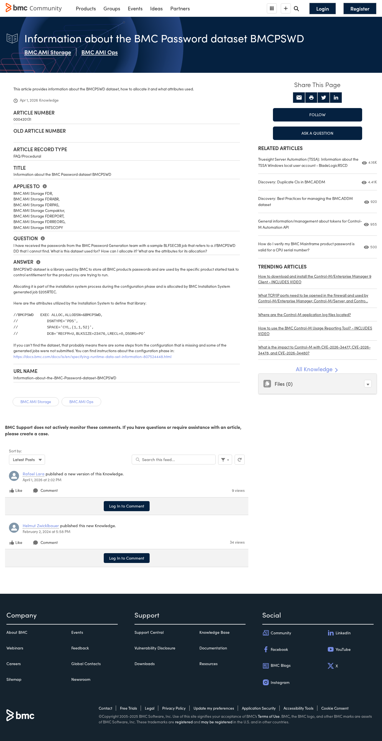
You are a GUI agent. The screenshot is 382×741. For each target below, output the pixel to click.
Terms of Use (269, 716)
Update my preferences (214, 708)
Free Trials (128, 708)
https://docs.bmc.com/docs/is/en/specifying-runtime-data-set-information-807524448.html (92, 356)
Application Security (259, 708)
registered (184, 721)
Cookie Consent (334, 708)
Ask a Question (317, 133)
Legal (149, 708)
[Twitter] (323, 97)
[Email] (299, 97)
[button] (368, 383)
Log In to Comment (126, 506)
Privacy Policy (174, 708)
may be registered (216, 721)
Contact (105, 708)
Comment (49, 490)
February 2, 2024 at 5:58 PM (46, 531)
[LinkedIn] (336, 97)
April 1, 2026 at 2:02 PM (42, 479)
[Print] (311, 97)
